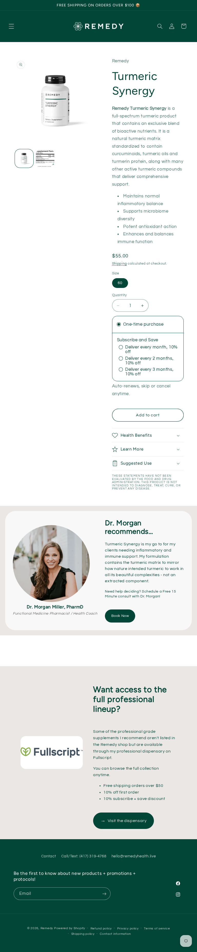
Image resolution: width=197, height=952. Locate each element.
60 (120, 283)
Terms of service (157, 928)
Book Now (120, 616)
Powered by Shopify (69, 928)
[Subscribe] (104, 893)
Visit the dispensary (123, 820)
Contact (48, 856)
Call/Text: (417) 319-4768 (83, 856)
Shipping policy (83, 934)
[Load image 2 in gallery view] (45, 158)
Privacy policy (128, 928)
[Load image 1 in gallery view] (24, 158)
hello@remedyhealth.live (134, 856)
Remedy (47, 928)
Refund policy (101, 928)
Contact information (115, 934)
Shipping (119, 263)
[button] (11, 26)
